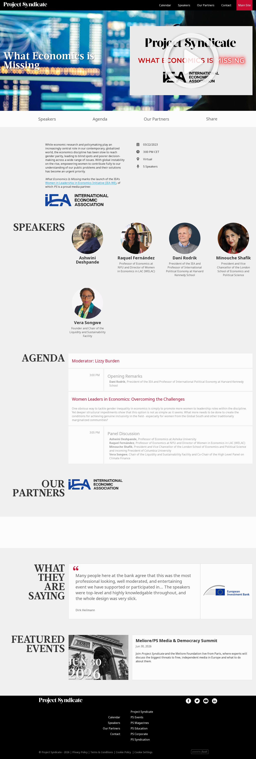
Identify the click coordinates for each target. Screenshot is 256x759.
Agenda (100, 119)
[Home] (34, 5)
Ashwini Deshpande (87, 260)
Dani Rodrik (185, 258)
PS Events (137, 717)
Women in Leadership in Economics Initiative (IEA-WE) (80, 183)
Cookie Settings (143, 752)
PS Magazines (140, 723)
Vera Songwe (87, 322)
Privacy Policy (80, 752)
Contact (226, 5)
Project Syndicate (142, 712)
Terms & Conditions (101, 752)
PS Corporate (139, 734)
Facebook (188, 701)
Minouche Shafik (233, 258)
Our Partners (205, 5)
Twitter (197, 701)
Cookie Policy (123, 752)
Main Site (244, 5)
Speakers (184, 5)
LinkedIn (214, 701)
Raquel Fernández (136, 258)
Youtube (205, 701)
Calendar (165, 5)
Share (211, 119)
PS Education (139, 728)
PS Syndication (140, 739)
